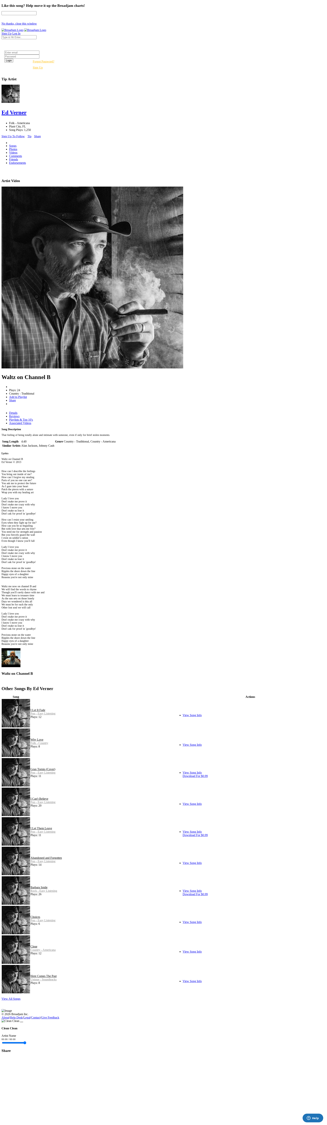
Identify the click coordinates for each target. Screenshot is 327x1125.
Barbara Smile (38, 887)
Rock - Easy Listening (43, 890)
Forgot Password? (43, 61)
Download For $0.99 (195, 776)
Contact (35, 1017)
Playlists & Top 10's (21, 419)
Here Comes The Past (43, 976)
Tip (29, 136)
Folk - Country (39, 743)
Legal (26, 1017)
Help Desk (16, 1017)
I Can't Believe (39, 798)
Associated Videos (20, 423)
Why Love (36, 739)
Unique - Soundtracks (43, 979)
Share (37, 136)
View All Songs (11, 998)
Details (13, 412)
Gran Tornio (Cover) (42, 769)
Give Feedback (50, 1017)
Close (33, 946)
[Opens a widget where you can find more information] (312, 1118)
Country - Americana (43, 949)
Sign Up (38, 67)
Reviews (14, 416)
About (5, 1017)
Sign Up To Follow (13, 136)
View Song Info (192, 715)
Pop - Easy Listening (42, 713)
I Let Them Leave (41, 828)
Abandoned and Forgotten (46, 857)
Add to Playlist (18, 397)
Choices (35, 917)
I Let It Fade (37, 710)
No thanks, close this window (19, 23)
